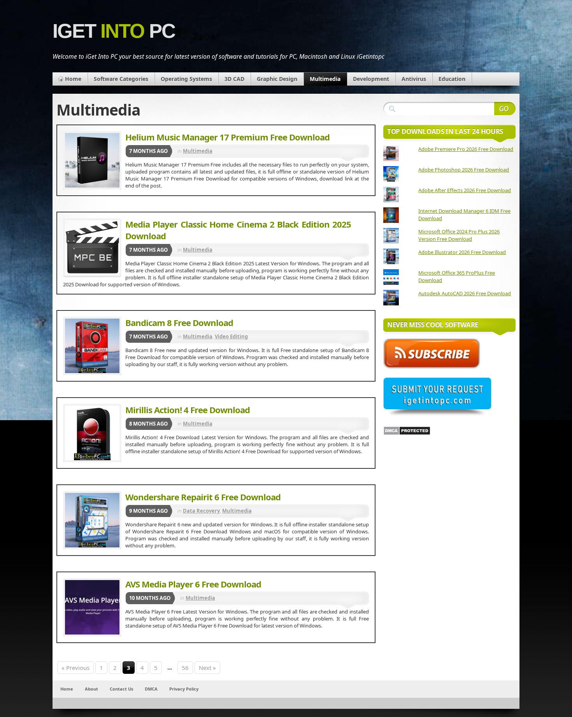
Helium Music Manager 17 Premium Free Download (227, 137)
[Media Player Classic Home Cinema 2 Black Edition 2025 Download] (92, 247)
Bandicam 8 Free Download (179, 322)
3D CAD (234, 78)
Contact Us (121, 689)
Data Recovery (201, 510)
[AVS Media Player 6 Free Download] (92, 607)
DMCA (151, 689)
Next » (207, 667)
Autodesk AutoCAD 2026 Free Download (464, 293)
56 (185, 667)
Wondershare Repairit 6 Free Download (203, 497)
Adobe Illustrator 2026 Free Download (462, 252)
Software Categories (121, 78)
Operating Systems (186, 78)
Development (371, 78)
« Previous (75, 667)
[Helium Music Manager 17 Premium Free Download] (92, 160)
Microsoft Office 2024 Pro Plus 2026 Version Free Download (459, 235)
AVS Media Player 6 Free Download (193, 584)
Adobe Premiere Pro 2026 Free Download (465, 149)
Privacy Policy (183, 689)
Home (73, 78)
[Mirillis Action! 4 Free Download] (92, 433)
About (91, 689)
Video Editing (231, 336)
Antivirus (414, 78)
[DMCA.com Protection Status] (406, 433)
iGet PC (114, 31)
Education (452, 78)
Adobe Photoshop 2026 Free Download (463, 169)
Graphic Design (277, 78)
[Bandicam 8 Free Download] (92, 346)
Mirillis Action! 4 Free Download (187, 409)
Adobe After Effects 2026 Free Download (464, 190)
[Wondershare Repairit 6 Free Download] (92, 520)
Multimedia (325, 78)
